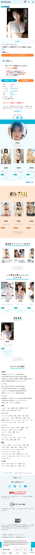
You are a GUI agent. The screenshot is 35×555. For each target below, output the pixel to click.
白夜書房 (8, 381)
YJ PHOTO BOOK (14, 88)
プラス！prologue (18, 398)
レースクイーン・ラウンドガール (13, 449)
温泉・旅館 (15, 439)
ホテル (5, 439)
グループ (21, 437)
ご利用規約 (4, 534)
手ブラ (6, 463)
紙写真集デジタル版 (7, 398)
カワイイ (5, 98)
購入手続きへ (25, 80)
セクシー (7, 432)
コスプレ (6, 408)
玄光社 (17, 376)
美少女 (12, 98)
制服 (8, 98)
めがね (6, 410)
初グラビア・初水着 (18, 463)
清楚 (16, 432)
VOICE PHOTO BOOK (8, 400)
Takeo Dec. (12, 94)
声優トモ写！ (5, 402)
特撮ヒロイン (22, 454)
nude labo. (18, 402)
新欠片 (31, 378)
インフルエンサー (9, 454)
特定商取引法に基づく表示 (8, 537)
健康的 (6, 420)
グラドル (7, 445)
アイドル (17, 445)
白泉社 (3, 381)
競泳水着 (24, 408)
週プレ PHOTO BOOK (8, 386)
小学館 (10, 378)
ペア (5, 437)
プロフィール (17, 145)
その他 (21, 466)
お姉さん (15, 427)
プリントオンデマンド (21, 400)
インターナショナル (9, 422)
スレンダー (7, 415)
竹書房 (21, 378)
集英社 (11, 86)
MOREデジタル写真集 (18, 388)
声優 (14, 447)
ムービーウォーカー (21, 381)
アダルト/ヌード (6, 458)
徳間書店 (26, 378)
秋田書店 (4, 374)
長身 (26, 418)
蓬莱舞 (3, 49)
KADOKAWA (19, 374)
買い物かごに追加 (9, 80)
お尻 (25, 415)
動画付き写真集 (27, 398)
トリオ (12, 437)
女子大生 (22, 447)
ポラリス (12, 402)
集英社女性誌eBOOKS (20, 390)
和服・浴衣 (16, 410)
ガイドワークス (11, 374)
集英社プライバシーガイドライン (16, 534)
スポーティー (27, 420)
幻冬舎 (21, 376)
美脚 (19, 418)
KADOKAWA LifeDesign (8, 376)
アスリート (25, 456)
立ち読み (17, 41)
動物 (14, 466)
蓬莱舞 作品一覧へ (30, 182)
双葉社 (13, 381)
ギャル (21, 422)
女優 (26, 445)
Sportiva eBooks (20, 393)
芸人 (16, 456)
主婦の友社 (5, 378)
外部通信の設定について (20, 537)
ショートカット (8, 418)
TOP (2, 473)
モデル (6, 447)
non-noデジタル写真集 (8, 390)
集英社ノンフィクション (8, 393)
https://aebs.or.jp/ (4, 529)
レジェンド (7, 456)
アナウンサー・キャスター (11, 451)
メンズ (6, 466)
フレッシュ (16, 420)
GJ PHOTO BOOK (7, 388)
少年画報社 (16, 378)
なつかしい (7, 430)
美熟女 (25, 427)
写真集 (6, 473)
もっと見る (17, 232)
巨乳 (17, 415)
